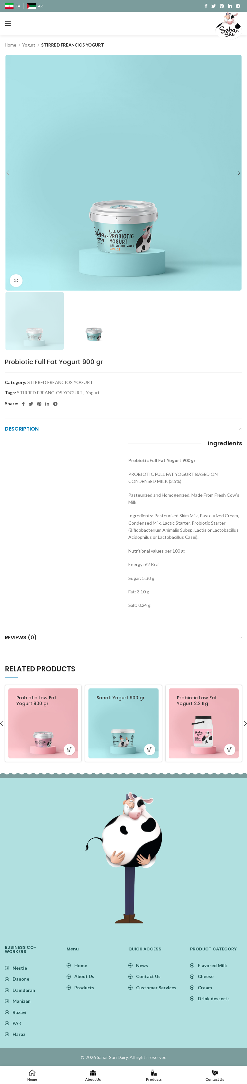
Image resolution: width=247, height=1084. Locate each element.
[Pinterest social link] (39, 404)
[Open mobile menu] (8, 23)
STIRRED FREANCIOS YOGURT (72, 45)
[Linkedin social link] (47, 404)
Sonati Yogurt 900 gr (120, 698)
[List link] (93, 965)
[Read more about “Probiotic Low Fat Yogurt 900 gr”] (69, 749)
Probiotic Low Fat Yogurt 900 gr (36, 701)
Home (11, 45)
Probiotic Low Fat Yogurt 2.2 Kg (197, 701)
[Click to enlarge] (16, 280)
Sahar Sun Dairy (112, 1057)
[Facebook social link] (206, 6)
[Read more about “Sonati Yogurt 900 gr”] (149, 749)
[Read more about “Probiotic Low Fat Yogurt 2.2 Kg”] (229, 749)
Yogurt (29, 45)
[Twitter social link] (31, 404)
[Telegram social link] (55, 404)
